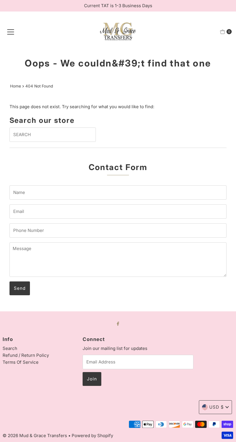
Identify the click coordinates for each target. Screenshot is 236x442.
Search (10, 348)
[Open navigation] (10, 32)
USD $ (216, 407)
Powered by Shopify (92, 435)
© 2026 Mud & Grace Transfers (35, 435)
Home (15, 86)
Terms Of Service (21, 362)
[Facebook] (118, 323)
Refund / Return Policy (26, 355)
